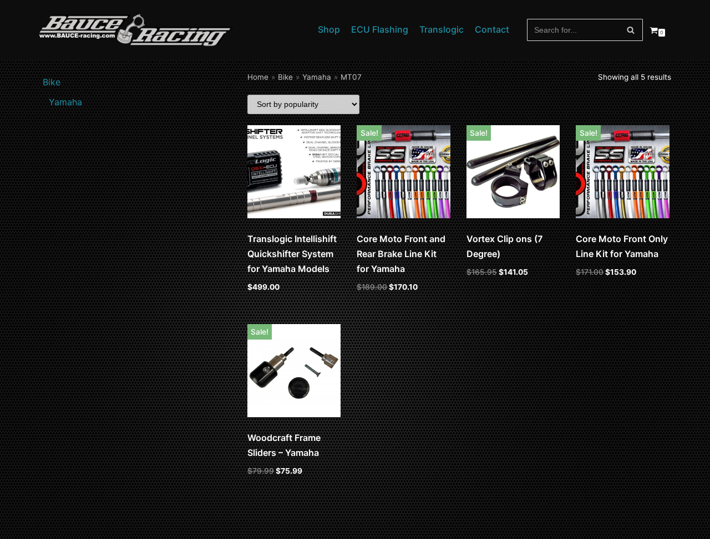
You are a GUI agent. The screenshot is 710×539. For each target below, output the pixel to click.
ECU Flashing (379, 29)
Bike (285, 77)
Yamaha (316, 77)
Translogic (441, 29)
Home (257, 77)
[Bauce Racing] (136, 30)
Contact (492, 29)
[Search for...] (585, 30)
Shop (329, 29)
